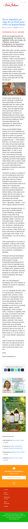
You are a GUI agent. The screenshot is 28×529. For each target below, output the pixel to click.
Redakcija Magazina (8, 27)
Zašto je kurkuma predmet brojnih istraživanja (12, 447)
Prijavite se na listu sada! (14, 477)
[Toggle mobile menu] (25, 2)
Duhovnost (21, 27)
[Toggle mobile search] (21, 2)
